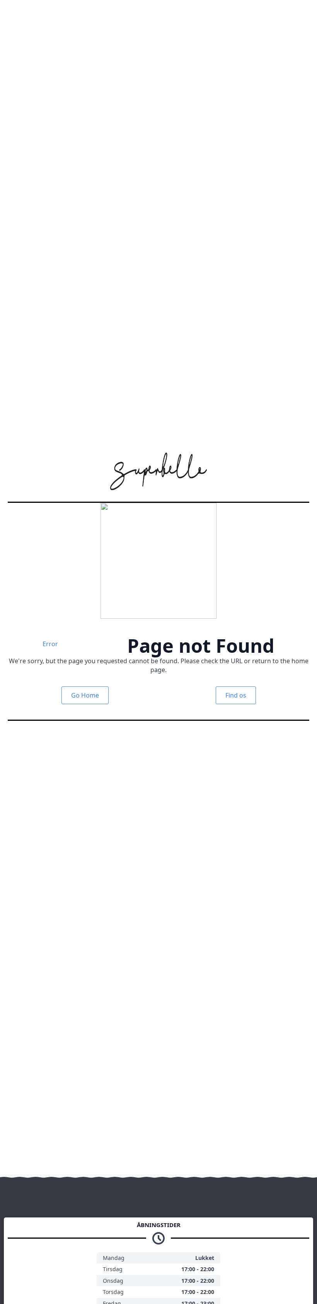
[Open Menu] (303, 13)
